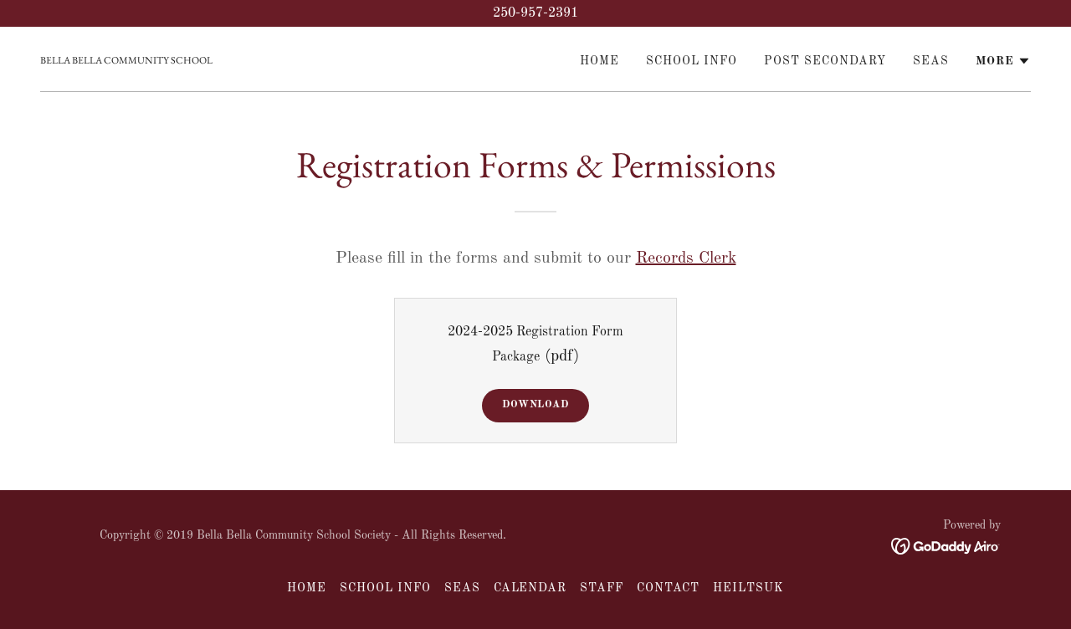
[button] (1003, 61)
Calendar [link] (530, 588)
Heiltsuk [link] (748, 588)
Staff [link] (601, 588)
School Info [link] (691, 61)
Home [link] (599, 61)
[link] (126, 60)
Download (535, 405)
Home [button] (306, 588)
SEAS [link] (931, 61)
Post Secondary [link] (825, 61)
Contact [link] (668, 588)
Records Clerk (686, 258)
